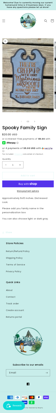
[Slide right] (34, 121)
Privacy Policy (13, 271)
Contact (10, 296)
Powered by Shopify (36, 408)
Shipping (18, 154)
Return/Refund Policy (18, 251)
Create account (15, 310)
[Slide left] (21, 121)
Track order (12, 303)
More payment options (28, 191)
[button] (3, 21)
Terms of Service (15, 264)
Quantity (6, 159)
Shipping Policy (14, 257)
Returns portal (14, 316)
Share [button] (9, 232)
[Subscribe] (46, 372)
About (9, 290)
